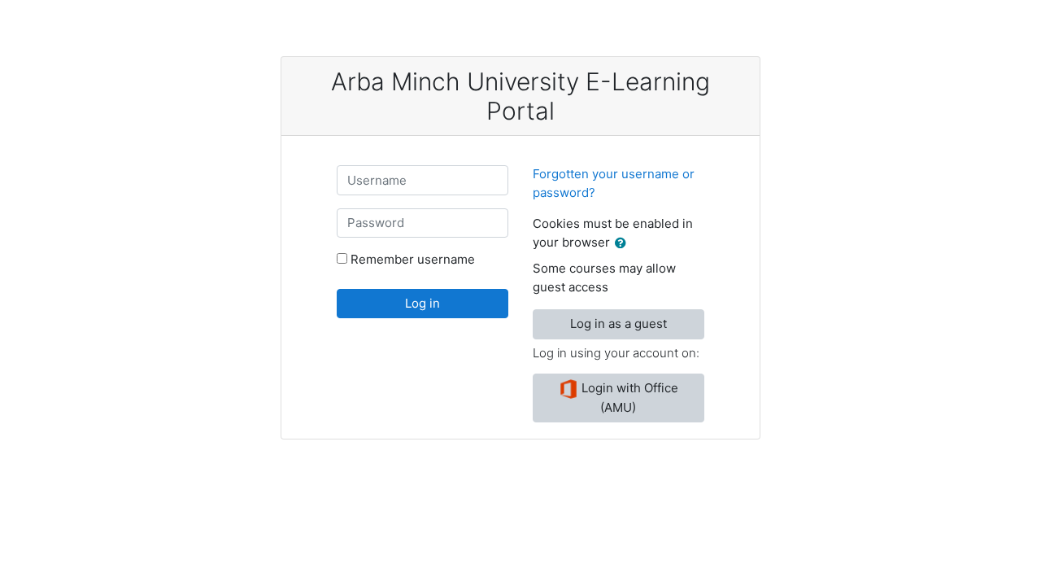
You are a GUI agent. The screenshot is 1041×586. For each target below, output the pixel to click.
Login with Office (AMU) (628, 397)
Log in (422, 303)
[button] (623, 244)
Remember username (413, 259)
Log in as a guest (618, 323)
